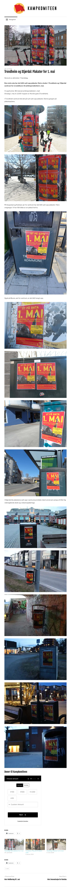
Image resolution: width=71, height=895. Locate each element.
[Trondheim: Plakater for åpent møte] (35, 844)
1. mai (7, 868)
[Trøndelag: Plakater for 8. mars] (56, 844)
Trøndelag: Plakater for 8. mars (55, 851)
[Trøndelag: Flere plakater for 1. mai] (14, 844)
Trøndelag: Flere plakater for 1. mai (13, 851)
